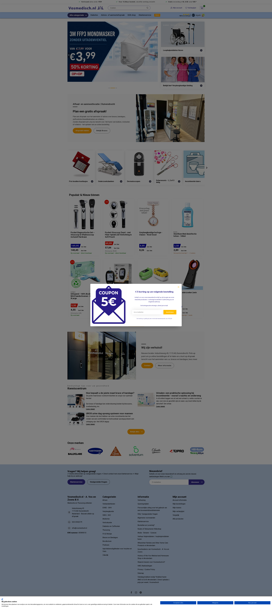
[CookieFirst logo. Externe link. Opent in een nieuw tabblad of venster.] (2, 599)
